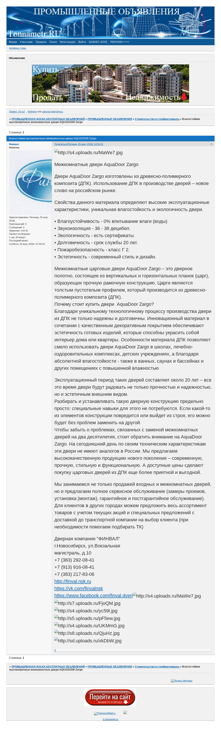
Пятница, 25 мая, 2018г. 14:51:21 (85, 144)
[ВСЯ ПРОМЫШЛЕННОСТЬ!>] (110, 37)
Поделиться (61, 144)
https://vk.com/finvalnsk (78, 588)
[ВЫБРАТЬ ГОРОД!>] (110, 705)
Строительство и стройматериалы (157, 119)
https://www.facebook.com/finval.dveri (93, 595)
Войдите (32, 111)
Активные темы (17, 48)
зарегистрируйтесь (52, 111)
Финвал (14, 144)
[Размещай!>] (110, 101)
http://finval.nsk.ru (72, 581)
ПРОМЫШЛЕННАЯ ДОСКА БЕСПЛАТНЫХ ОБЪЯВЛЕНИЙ (48, 119)
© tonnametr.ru (110, 719)
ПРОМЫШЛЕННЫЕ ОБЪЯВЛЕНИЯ (110, 119)
